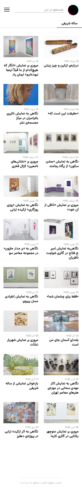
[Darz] (73, 10)
